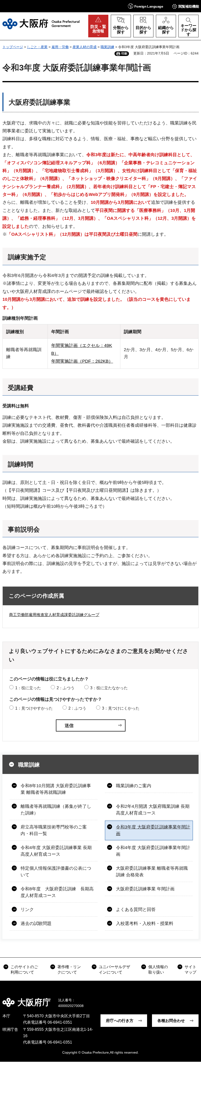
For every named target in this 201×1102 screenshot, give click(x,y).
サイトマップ (190, 969)
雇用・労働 (60, 47)
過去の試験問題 (36, 923)
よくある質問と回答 (136, 909)
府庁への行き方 (119, 1021)
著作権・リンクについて (69, 969)
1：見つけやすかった (34, 708)
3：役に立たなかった (109, 688)
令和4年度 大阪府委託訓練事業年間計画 (153, 851)
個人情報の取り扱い (158, 969)
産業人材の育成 (85, 47)
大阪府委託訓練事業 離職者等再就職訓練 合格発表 (152, 871)
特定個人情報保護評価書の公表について (56, 871)
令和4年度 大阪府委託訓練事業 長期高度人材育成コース (56, 851)
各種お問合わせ (171, 1021)
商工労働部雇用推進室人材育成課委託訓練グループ (54, 615)
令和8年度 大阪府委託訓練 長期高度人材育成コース (57, 892)
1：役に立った (28, 688)
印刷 (124, 53)
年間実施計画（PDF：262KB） (82, 361)
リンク (27, 909)
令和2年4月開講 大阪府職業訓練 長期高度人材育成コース (152, 809)
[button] (145, 6)
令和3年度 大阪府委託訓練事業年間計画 (153, 830)
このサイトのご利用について (24, 969)
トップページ (12, 47)
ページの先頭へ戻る (193, 999)
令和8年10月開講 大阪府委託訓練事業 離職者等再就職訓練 (56, 789)
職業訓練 (107, 47)
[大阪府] (41, 23)
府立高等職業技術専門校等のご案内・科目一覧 (54, 830)
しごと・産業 (37, 47)
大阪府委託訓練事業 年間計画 (145, 888)
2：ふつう (66, 688)
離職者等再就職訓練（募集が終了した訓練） (56, 809)
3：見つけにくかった (120, 708)
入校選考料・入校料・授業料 (144, 923)
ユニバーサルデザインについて (114, 969)
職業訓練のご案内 (133, 785)
